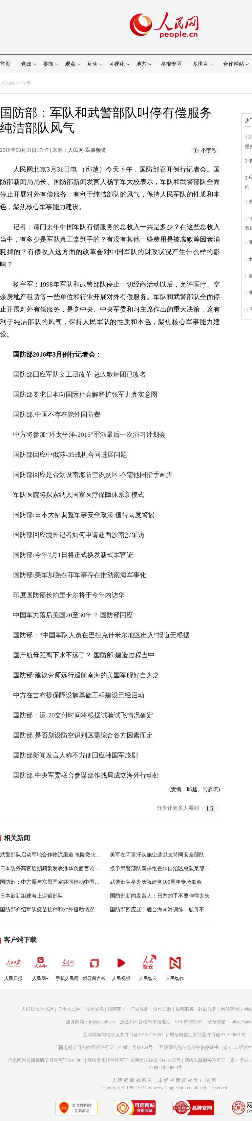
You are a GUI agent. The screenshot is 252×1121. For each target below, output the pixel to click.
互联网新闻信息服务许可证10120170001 (123, 1034)
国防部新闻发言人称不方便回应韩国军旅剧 (75, 755)
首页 (5, 64)
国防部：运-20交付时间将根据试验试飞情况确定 (83, 715)
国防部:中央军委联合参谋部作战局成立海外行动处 (86, 775)
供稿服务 (185, 1009)
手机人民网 (67, 978)
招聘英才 (117, 1009)
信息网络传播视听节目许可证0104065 (46, 1060)
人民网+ (40, 978)
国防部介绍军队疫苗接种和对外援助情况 (47, 909)
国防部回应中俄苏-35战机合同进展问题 (70, 454)
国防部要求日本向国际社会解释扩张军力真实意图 (85, 394)
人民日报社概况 (37, 1009)
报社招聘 (94, 1009)
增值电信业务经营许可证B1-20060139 (207, 1034)
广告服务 (139, 1009)
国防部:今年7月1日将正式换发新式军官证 (73, 554)
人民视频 (121, 978)
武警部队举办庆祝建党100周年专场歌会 (156, 882)
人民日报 (13, 978)
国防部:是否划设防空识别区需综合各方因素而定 (83, 735)
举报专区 (171, 64)
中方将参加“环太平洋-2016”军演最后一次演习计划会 (89, 434)
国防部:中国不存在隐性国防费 (56, 414)
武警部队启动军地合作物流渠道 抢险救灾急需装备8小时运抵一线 (75, 854)
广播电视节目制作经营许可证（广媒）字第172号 (103, 1047)
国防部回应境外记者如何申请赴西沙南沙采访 (78, 534)
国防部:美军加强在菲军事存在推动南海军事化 (79, 574)
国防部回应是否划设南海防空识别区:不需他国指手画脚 (93, 474)
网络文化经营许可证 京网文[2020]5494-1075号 (134, 1060)
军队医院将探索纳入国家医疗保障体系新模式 (78, 494)
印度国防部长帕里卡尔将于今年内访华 (69, 594)
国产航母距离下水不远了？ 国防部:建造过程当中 (84, 655)
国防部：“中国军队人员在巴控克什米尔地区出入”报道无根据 (101, 635)
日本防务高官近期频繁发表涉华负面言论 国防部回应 (61, 868)
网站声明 (230, 1009)
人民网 (8, 83)
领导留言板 (94, 978)
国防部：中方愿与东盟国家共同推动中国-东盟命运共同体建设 (71, 882)
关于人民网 (69, 1009)
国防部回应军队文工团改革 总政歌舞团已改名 (79, 374)
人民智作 (175, 978)
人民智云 (148, 978)
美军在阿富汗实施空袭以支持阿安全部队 (157, 854)
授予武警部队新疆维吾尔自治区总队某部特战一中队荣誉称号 (181, 868)
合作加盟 (162, 1009)
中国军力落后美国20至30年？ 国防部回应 (73, 615)
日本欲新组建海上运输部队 (31, 896)
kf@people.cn (102, 1021)
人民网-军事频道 (87, 150)
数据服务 (207, 1009)
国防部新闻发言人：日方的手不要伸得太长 (160, 896)
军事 (26, 83)
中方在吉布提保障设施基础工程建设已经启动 (78, 695)
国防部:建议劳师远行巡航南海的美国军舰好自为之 (86, 675)
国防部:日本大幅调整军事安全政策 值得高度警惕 (84, 514)
